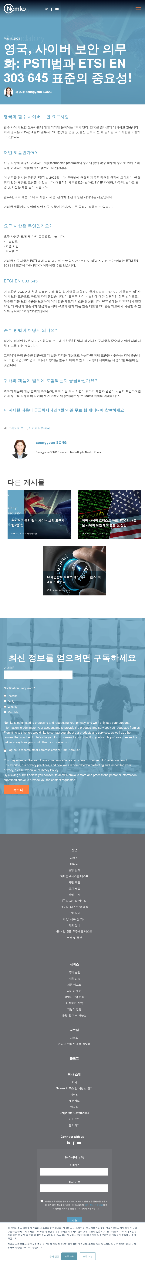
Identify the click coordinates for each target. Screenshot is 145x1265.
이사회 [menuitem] (74, 1106)
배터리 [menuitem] (74, 864)
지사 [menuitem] (74, 1082)
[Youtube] (57, 9)
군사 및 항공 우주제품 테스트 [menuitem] (74, 931)
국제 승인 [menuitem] (74, 972)
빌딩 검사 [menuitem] (74, 870)
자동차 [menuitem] (74, 858)
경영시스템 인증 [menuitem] (74, 997)
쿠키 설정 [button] (54, 1256)
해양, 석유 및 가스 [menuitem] (74, 919)
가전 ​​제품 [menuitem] (74, 882)
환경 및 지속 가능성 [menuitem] (74, 1015)
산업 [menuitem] (74, 850)
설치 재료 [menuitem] (74, 888)
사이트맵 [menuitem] (74, 1119)
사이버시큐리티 (39, 428)
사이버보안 (18, 428)
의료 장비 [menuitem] (74, 925)
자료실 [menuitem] (74, 1029)
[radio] (72, 695)
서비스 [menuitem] (74, 964)
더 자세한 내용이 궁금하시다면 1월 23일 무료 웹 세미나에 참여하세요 (64, 410)
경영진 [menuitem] (74, 1094)
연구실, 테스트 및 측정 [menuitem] (74, 907)
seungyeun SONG (39, 91)
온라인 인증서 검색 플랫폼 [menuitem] (74, 1043)
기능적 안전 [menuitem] (74, 1009)
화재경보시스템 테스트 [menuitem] (74, 876)
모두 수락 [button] (69, 1256)
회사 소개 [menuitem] (74, 1074)
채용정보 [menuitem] (74, 1100)
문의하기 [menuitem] (74, 1125)
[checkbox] (72, 703)
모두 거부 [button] (88, 1256)
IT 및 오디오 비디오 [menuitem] (74, 900)
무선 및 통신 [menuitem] (74, 937)
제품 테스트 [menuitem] (74, 984)
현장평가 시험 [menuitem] (74, 1003)
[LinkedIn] (47, 9)
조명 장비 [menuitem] (74, 913)
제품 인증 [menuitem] (74, 978)
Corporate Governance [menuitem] (74, 1113)
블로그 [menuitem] (74, 1058)
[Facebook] (52, 9)
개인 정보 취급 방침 (94, 1205)
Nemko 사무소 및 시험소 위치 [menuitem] (74, 1088)
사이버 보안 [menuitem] (74, 991)
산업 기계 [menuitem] (74, 894)
